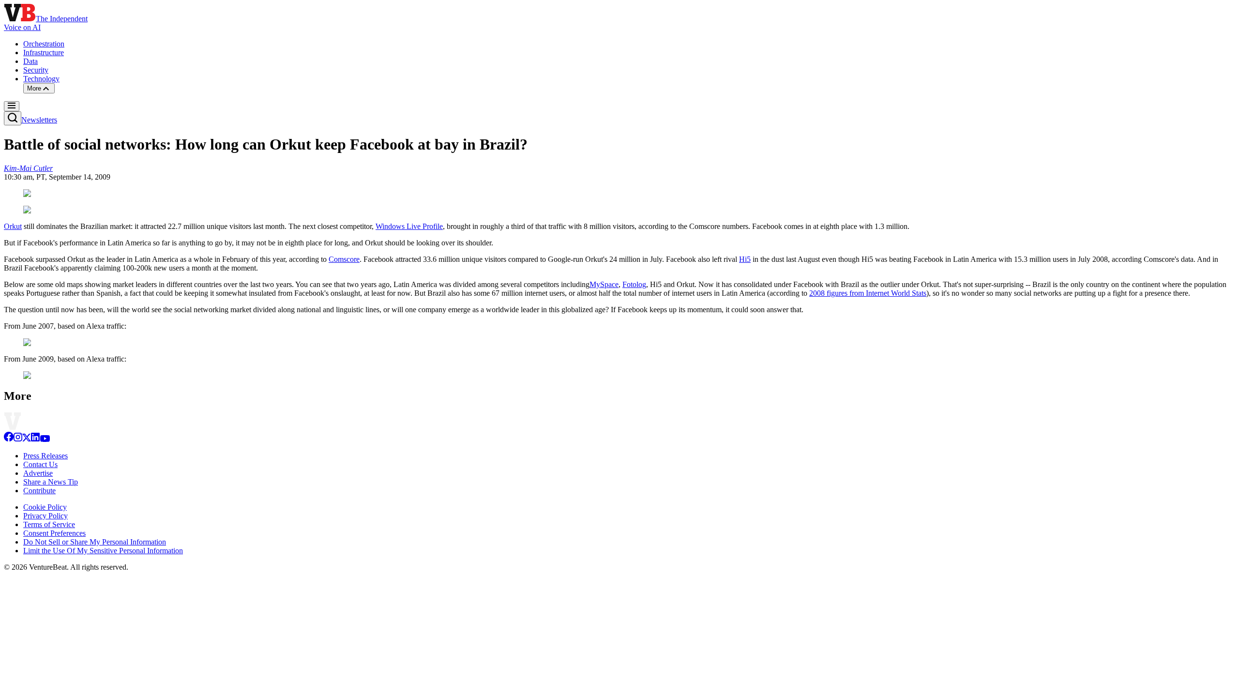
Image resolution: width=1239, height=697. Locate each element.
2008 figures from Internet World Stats (867, 293)
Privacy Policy (45, 516)
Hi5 (745, 259)
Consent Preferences (54, 533)
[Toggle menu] (11, 106)
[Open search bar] (12, 118)
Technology (41, 79)
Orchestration (43, 44)
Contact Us (40, 464)
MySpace (604, 284)
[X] (26, 439)
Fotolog (634, 284)
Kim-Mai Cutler (28, 168)
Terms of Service (49, 524)
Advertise (38, 473)
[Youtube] (45, 439)
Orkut (13, 226)
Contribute (39, 490)
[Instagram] (18, 439)
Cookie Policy (45, 507)
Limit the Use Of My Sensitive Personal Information (103, 550)
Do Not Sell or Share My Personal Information (94, 542)
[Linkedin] (35, 439)
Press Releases (45, 456)
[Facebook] (9, 439)
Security (35, 70)
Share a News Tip (50, 482)
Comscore (344, 259)
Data (30, 61)
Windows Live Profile (409, 226)
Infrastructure (43, 52)
